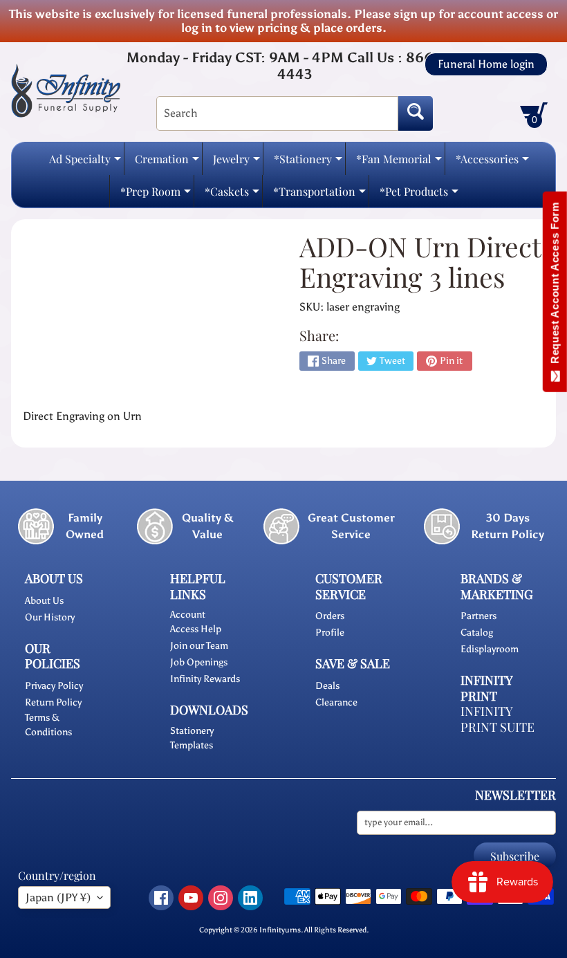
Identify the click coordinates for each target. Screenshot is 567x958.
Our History (50, 617)
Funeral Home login (486, 64)
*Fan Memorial (399, 162)
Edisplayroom (490, 649)
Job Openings (198, 662)
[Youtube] (190, 897)
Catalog (477, 632)
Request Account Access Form (555, 286)
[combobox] (277, 113)
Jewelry (236, 162)
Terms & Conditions (48, 725)
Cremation (167, 162)
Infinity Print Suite (498, 719)
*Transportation (319, 195)
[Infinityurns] (65, 90)
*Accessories (492, 162)
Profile (329, 632)
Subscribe (514, 856)
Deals (327, 686)
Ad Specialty (85, 162)
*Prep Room (155, 195)
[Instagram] (220, 897)
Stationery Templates (192, 738)
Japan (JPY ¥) (58, 897)
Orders (329, 616)
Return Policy (53, 702)
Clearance (336, 702)
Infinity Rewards (205, 679)
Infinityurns (280, 929)
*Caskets (232, 195)
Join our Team (199, 646)
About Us (44, 601)
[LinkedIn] (250, 897)
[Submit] (415, 113)
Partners (478, 616)
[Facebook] (161, 897)
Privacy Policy (54, 686)
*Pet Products (419, 195)
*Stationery (308, 162)
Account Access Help (195, 622)
